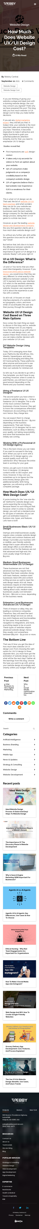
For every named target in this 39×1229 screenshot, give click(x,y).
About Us (5, 1142)
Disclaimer (19, 1215)
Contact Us (6, 1138)
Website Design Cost (11, 90)
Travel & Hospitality (9, 1196)
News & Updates (10, 759)
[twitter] (20, 1208)
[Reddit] (13, 703)
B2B (3, 1199)
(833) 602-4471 (8, 1126)
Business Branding (11, 744)
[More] (19, 707)
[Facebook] (6, 703)
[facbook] (13, 1207)
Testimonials (7, 1145)
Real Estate (6, 1190)
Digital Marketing (8, 1175)
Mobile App (8, 754)
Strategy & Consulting (12, 764)
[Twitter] (10, 703)
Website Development (13, 774)
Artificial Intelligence (12, 739)
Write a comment (16, 719)
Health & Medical (8, 1193)
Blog (4, 1151)
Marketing (7, 749)
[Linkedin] (17, 703)
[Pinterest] (21, 703)
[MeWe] (25, 703)
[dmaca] (19, 1221)
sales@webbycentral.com (12, 1124)
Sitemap (27, 1215)
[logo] (11, 4)
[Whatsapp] (33, 703)
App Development (9, 1172)
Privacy (11, 1215)
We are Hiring (7, 1148)
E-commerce (7, 1186)
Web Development (9, 1169)
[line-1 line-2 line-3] (35, 4)
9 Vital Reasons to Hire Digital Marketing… (9, 687)
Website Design (9, 86)
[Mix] (29, 703)
